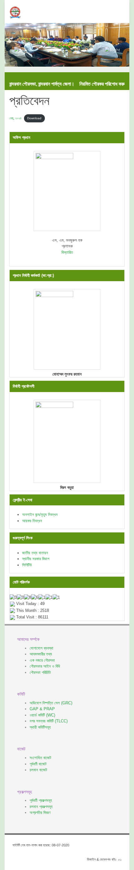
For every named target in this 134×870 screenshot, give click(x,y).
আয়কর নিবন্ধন (32, 520)
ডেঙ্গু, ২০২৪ (15, 118)
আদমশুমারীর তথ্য (41, 654)
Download (34, 118)
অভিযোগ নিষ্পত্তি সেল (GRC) (51, 703)
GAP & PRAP (42, 709)
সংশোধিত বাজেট (40, 757)
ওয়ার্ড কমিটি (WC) (42, 715)
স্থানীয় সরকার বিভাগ (35, 558)
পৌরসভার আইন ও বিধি (45, 666)
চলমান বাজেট (38, 770)
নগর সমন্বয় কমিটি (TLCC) (49, 721)
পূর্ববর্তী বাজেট (38, 764)
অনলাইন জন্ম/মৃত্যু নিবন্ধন (40, 514)
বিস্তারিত (67, 252)
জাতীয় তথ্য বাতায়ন (35, 553)
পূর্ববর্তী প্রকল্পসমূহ (41, 800)
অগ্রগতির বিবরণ (40, 812)
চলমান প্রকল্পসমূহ (41, 806)
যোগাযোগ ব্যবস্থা (41, 648)
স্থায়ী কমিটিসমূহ (40, 727)
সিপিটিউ (27, 565)
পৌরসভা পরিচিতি (40, 672)
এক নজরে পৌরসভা (42, 660)
